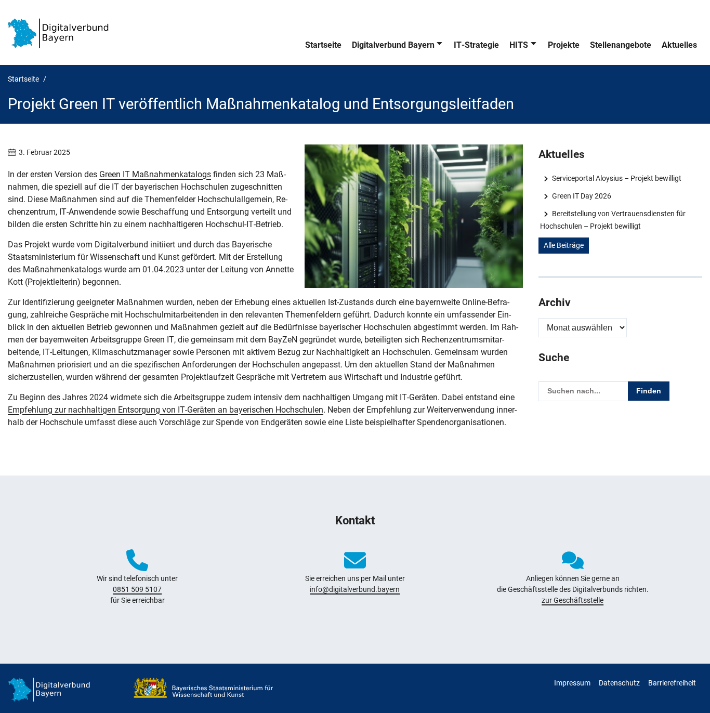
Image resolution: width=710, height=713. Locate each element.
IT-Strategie (476, 45)
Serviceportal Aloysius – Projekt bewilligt (616, 178)
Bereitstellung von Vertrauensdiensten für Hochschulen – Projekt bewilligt (612, 219)
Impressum (572, 683)
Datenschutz (619, 683)
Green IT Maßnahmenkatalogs (155, 174)
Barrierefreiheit (672, 683)
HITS (518, 45)
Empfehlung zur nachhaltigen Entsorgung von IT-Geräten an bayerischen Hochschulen (165, 410)
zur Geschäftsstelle (572, 600)
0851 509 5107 (137, 589)
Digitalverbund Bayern (393, 45)
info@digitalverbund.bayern (355, 589)
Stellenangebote (620, 45)
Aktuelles (679, 45)
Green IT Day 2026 (581, 196)
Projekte (564, 45)
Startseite (323, 45)
